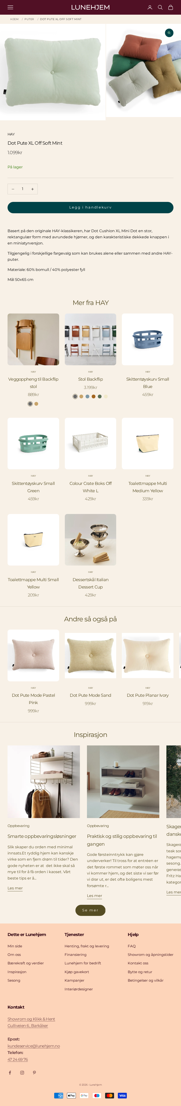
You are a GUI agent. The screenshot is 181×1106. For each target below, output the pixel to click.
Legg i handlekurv (90, 207)
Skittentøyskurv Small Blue (147, 383)
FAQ (132, 946)
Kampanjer (74, 980)
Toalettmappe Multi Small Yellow (33, 583)
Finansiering (75, 954)
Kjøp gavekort (77, 972)
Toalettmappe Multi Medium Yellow (147, 487)
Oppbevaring (18, 825)
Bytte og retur (140, 972)
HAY (11, 134)
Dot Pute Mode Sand (90, 695)
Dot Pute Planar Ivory (148, 695)
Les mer (15, 888)
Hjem (14, 19)
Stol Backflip (90, 379)
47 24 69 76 (18, 1059)
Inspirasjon (17, 972)
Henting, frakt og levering (87, 946)
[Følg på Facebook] (10, 1072)
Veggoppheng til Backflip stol (33, 383)
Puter (29, 19)
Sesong (14, 980)
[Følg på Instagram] (22, 1072)
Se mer (90, 910)
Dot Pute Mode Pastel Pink (33, 699)
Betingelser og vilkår (146, 980)
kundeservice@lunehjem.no (34, 1046)
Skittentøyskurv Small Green (33, 487)
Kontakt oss (138, 963)
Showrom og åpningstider (150, 954)
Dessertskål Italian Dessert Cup (90, 583)
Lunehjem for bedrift (83, 963)
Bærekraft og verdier (26, 963)
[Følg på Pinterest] (34, 1072)
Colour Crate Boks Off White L (91, 487)
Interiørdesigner (79, 989)
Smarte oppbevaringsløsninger (42, 836)
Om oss (14, 954)
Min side (15, 946)
